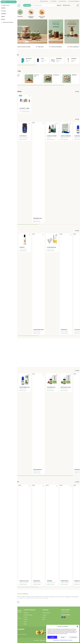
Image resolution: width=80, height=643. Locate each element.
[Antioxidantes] (51, 78)
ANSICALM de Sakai (23, 580)
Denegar (63, 637)
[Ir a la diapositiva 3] (26, 41)
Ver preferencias (73, 637)
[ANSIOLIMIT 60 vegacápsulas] (38, 532)
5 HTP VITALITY (22, 135)
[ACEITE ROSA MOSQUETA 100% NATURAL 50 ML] (66, 280)
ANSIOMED (49, 580)
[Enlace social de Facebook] (62, 617)
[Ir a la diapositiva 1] (24, 41)
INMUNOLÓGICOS (64, 137)
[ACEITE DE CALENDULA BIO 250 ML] (68, 60)
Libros (25, 621)
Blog (44, 619)
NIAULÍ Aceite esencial (66, 387)
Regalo (25, 623)
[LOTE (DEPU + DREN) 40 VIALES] (24, 100)
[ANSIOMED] (52, 532)
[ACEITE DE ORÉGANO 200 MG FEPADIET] (66, 128)
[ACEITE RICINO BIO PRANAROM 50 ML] (52, 239)
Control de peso (36, 219)
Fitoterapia (49, 137)
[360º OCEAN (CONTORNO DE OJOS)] (23, 60)
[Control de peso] (32, 78)
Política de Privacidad (64, 640)
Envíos (44, 617)
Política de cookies (56, 640)
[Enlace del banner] (56, 31)
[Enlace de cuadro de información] (20, 13)
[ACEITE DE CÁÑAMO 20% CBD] (52, 128)
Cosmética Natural (28, 615)
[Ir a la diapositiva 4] (27, 41)
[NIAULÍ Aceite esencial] (66, 379)
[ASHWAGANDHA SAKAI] (66, 532)
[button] (77, 626)
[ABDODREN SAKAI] (53, 60)
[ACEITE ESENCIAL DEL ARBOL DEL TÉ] (38, 420)
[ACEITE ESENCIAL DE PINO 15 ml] (24, 379)
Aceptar (52, 637)
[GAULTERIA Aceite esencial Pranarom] (52, 379)
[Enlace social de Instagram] (65, 617)
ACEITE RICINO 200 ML (38, 329)
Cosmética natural (23, 248)
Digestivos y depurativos (24, 109)
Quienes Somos (46, 612)
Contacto (45, 615)
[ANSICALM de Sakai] (24, 532)
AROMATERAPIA (22, 388)
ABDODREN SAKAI (37, 218)
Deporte (25, 617)
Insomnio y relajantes (23, 137)
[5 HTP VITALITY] (38, 60)
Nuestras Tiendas (65, 612)
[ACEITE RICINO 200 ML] (38, 280)
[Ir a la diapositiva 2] (25, 41)
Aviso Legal (70, 640)
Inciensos (26, 619)
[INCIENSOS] (70, 78)
